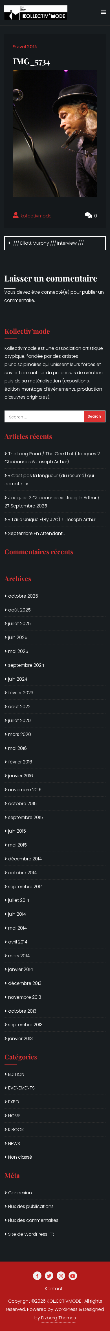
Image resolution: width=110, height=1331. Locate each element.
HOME (14, 1115)
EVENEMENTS (21, 1088)
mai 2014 (17, 928)
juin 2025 (17, 637)
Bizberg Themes (58, 1318)
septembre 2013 (25, 1024)
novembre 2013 (24, 997)
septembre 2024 (26, 665)
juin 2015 (17, 831)
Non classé (20, 1157)
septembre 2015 (25, 817)
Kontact (54, 1288)
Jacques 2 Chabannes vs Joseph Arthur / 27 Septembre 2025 (52, 501)
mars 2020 (19, 734)
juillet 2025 (19, 623)
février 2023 (20, 692)
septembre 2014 (25, 886)
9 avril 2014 (25, 46)
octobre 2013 (22, 1011)
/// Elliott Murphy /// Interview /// (48, 243)
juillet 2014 (18, 900)
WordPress (66, 1309)
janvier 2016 (20, 776)
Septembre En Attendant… (36, 533)
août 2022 (19, 706)
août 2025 (19, 610)
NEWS (14, 1143)
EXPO (13, 1102)
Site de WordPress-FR (31, 1234)
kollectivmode (36, 216)
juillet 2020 (19, 720)
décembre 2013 (24, 983)
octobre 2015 (22, 803)
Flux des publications (31, 1206)
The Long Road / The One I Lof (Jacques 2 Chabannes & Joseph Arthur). (52, 457)
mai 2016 (17, 748)
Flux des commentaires (33, 1220)
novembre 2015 (24, 789)
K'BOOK (16, 1129)
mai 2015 (17, 845)
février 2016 (20, 762)
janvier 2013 (20, 1038)
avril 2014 (17, 942)
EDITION (16, 1074)
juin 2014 (17, 914)
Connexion (20, 1193)
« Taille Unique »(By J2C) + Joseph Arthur (52, 519)
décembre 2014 (25, 859)
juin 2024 (17, 679)
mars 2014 (19, 956)
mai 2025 (18, 651)
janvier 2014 (20, 969)
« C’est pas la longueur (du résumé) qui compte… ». (49, 479)
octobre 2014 (22, 872)
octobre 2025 (23, 596)
